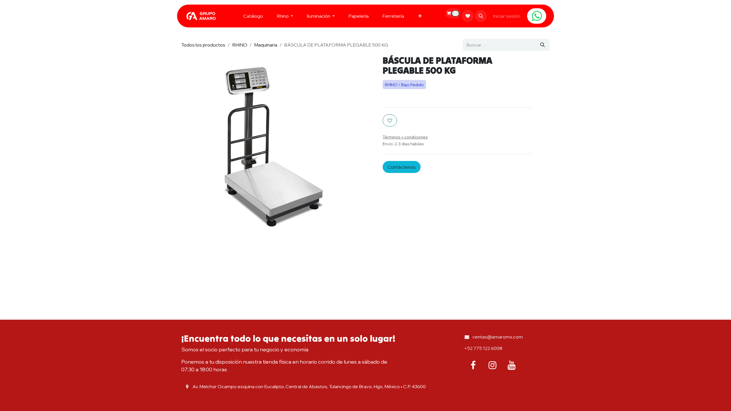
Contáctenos (401, 167)
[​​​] (536, 16)
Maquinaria (265, 45)
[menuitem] (253, 16)
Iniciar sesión (506, 16)
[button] (481, 16)
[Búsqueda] (542, 45)
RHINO (239, 45)
